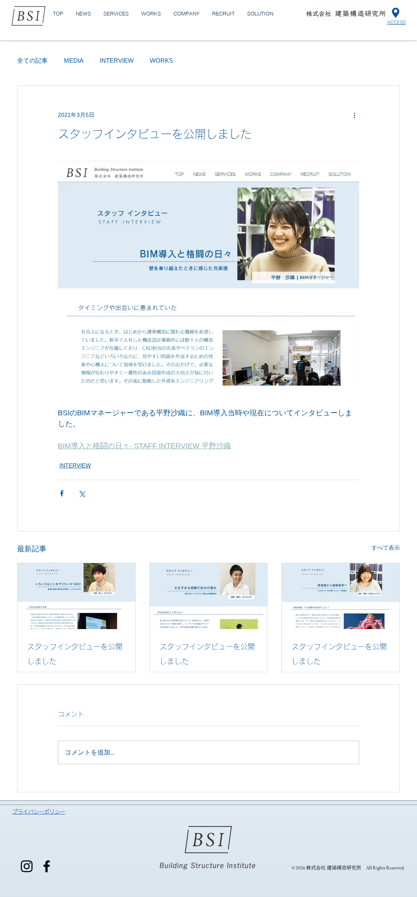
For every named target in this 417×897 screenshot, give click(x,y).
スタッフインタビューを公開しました (75, 654)
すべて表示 (385, 547)
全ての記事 (32, 60)
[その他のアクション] (354, 115)
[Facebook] (47, 866)
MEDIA (73, 60)
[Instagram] (27, 866)
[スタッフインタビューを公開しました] (76, 596)
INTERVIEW (117, 60)
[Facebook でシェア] (62, 493)
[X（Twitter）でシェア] (82, 493)
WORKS (161, 60)
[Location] (395, 13)
